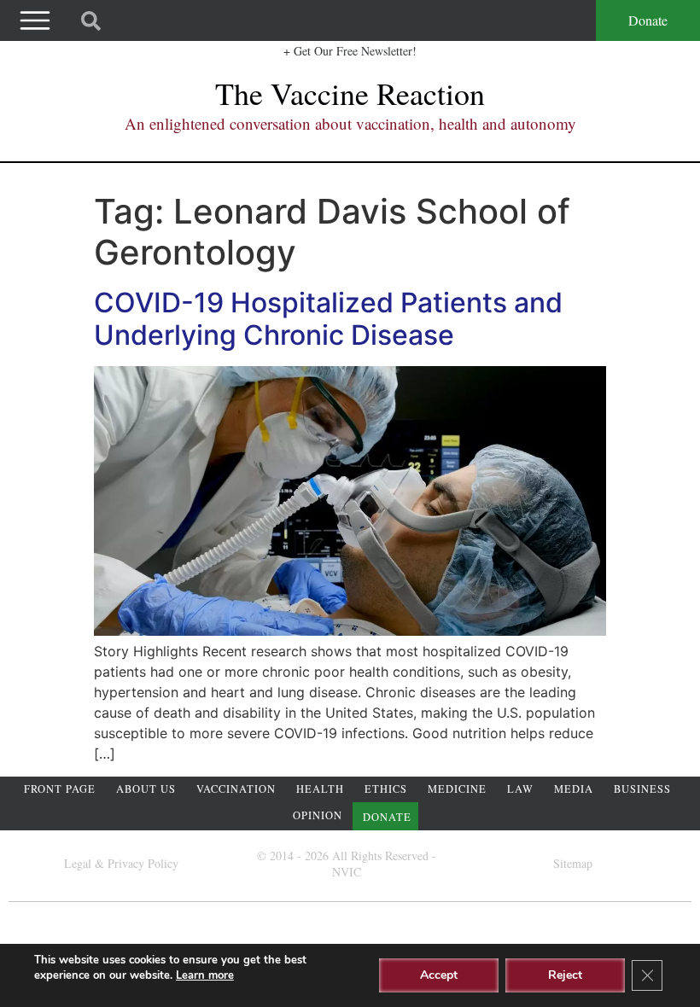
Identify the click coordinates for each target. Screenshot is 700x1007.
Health (320, 789)
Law (520, 789)
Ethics (386, 789)
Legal (77, 863)
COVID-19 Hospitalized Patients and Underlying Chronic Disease (328, 319)
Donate (648, 20)
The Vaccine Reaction (350, 93)
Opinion (317, 815)
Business (642, 789)
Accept (439, 975)
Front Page (60, 789)
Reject (565, 975)
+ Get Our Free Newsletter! (350, 51)
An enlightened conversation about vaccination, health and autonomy (350, 123)
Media (573, 789)
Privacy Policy (143, 863)
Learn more (205, 975)
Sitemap (572, 863)
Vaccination (236, 789)
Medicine (457, 789)
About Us (146, 789)
